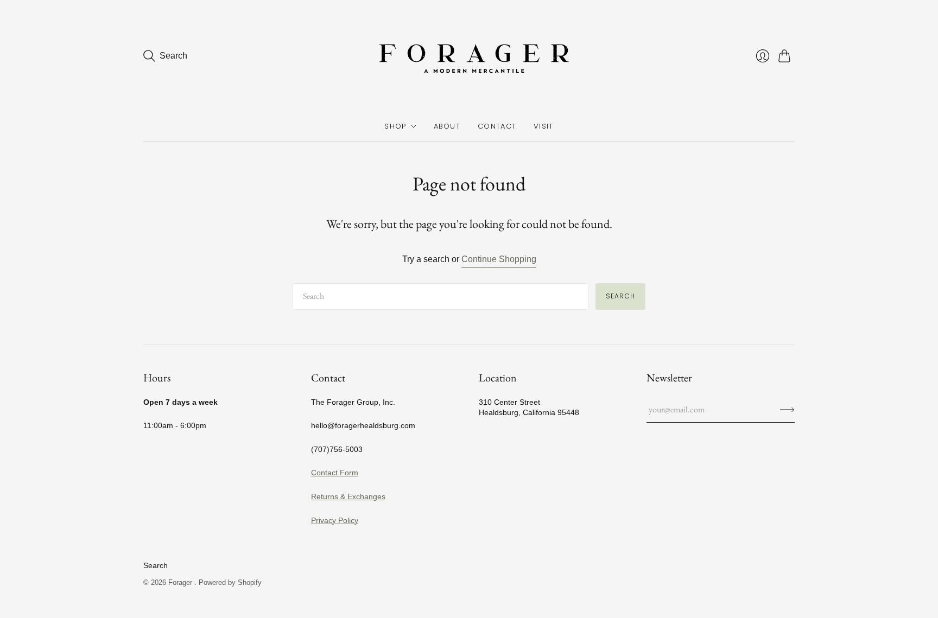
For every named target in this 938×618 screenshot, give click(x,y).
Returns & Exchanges (348, 496)
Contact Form (334, 472)
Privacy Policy (334, 520)
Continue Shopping (498, 259)
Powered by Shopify (230, 582)
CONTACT (497, 126)
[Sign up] (787, 409)
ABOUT (447, 126)
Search (620, 296)
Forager (181, 582)
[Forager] (469, 56)
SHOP (395, 126)
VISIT (544, 126)
